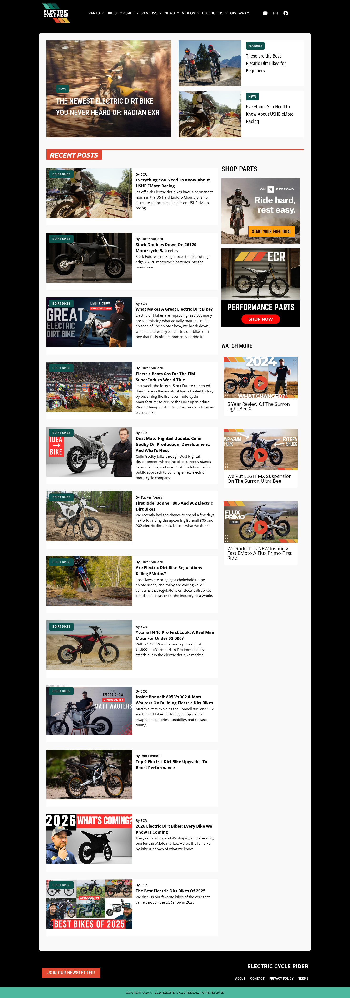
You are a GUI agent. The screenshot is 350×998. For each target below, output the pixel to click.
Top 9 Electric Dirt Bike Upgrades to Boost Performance (171, 764)
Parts (94, 13)
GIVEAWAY (239, 13)
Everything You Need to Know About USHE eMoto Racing (173, 183)
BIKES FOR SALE (121, 13)
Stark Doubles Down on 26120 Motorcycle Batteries (166, 247)
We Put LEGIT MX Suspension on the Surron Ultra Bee (259, 478)
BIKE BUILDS (213, 13)
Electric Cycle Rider (277, 966)
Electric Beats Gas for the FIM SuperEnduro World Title (165, 376)
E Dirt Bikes (61, 174)
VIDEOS (188, 13)
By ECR (141, 174)
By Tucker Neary (149, 497)
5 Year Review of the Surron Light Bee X (258, 406)
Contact (257, 978)
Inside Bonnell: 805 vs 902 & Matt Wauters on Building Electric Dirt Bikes (174, 699)
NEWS (170, 13)
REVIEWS (149, 13)
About (240, 978)
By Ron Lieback (148, 756)
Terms (303, 978)
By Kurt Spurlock (149, 239)
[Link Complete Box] (108, 88)
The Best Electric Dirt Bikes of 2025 (170, 891)
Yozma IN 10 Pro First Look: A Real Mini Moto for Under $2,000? (175, 635)
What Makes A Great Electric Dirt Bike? (174, 309)
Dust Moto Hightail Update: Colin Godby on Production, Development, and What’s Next (173, 444)
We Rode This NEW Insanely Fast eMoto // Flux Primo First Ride (259, 553)
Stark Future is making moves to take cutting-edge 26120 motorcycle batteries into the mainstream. (173, 261)
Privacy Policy (281, 978)
